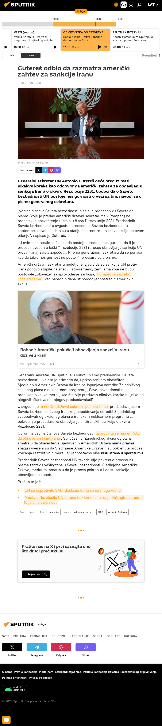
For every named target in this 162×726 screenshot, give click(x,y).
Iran (42, 512)
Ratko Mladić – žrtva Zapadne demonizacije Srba (82, 38)
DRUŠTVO (58, 636)
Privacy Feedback (40, 678)
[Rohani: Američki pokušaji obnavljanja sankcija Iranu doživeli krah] (81, 317)
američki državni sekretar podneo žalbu (74, 406)
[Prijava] (131, 4)
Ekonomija (38, 636)
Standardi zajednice (68, 672)
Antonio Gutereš (117, 512)
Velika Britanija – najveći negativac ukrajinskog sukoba (33, 38)
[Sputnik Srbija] (20, 8)
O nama (7, 672)
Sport (97, 636)
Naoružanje (79, 636)
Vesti (32, 512)
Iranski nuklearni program (78, 512)
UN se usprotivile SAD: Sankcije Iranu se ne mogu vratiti (73, 490)
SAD (100, 512)
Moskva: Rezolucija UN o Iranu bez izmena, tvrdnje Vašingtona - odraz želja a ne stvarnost (84, 500)
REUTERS (25, 162)
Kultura (130, 636)
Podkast (113, 636)
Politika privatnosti (14, 678)
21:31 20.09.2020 (29, 83)
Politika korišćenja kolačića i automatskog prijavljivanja (120, 672)
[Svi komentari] (6, 720)
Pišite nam (46, 672)
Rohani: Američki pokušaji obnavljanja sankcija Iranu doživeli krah (74, 352)
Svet (22, 512)
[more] (139, 363)
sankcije (54, 512)
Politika (19, 636)
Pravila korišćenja (25, 672)
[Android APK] (15, 689)
